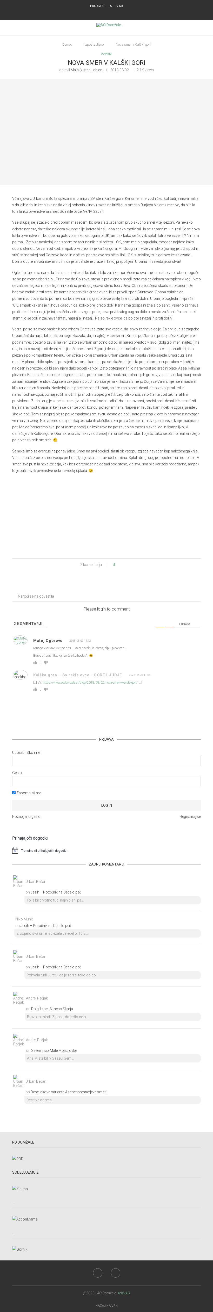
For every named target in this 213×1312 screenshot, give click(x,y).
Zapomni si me (28, 793)
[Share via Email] (133, 565)
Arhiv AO (116, 6)
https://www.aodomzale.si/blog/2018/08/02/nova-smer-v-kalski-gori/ (90, 682)
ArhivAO (124, 1293)
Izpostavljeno (94, 44)
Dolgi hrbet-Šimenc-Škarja (52, 1009)
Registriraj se (190, 816)
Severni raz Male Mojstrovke (54, 1050)
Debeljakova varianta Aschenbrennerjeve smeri (68, 1092)
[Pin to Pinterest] (128, 565)
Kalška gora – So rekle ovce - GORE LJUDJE (77, 675)
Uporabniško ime (26, 752)
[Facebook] (103, 13)
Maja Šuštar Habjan (86, 70)
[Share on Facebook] (123, 565)
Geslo (17, 773)
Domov (67, 44)
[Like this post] (117, 565)
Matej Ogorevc (48, 640)
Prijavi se (97, 6)
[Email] (110, 13)
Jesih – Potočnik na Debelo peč (56, 892)
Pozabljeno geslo (26, 816)
